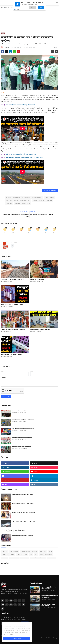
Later (32, 7)
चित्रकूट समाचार (9, 203)
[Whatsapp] (19, 600)
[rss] (2, 609)
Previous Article (24, 212)
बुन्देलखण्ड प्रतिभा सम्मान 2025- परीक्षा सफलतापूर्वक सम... (23, 512)
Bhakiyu (16, 200)
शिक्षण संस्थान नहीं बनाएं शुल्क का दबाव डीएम (40, 329)
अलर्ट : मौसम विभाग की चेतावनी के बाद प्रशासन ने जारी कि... (23, 428)
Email (31, 371)
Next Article (33, 212)
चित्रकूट (12, 7)
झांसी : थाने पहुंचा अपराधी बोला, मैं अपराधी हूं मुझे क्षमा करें (41, 214)
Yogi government (24, 558)
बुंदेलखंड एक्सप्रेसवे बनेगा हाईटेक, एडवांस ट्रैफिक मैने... (48, 605)
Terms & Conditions (46, 638)
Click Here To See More (49, 190)
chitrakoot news (26, 197)
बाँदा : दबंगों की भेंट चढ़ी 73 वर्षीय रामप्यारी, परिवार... (21, 446)
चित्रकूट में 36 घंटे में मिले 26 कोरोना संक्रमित (11, 354)
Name (2, 371)
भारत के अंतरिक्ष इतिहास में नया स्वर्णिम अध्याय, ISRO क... (23, 494)
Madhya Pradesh (14, 558)
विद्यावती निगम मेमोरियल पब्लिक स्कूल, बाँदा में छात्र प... (22, 437)
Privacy (55, 638)
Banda (50, 551)
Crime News (4, 558)
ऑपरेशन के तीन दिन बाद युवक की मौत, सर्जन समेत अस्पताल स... (24, 410)
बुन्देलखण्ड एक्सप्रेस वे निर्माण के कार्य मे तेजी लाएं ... (12, 279)
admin (2, 281)
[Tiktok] (15, 600)
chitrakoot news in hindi (38, 200)
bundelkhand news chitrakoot (13, 197)
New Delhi (33, 558)
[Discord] (2, 604)
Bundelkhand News (14, 551)
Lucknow (12, 554)
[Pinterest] (11, 604)
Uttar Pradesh (43, 551)
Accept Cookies (17, 638)
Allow (41, 7)
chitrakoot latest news (37, 197)
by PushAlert (18, 9)
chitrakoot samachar (49, 197)
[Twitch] (19, 604)
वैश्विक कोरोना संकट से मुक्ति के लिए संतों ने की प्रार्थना (13, 329)
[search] (57, 2)
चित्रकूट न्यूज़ (17, 203)
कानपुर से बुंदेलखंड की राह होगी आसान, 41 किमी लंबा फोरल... (23, 419)
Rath (36, 554)
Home (2, 7)
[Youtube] (23, 600)
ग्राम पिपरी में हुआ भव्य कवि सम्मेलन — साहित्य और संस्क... (23, 503)
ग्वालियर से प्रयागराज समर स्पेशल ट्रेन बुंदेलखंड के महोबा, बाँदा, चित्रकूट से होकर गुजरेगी (24, 157)
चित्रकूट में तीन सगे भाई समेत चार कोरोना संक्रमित (12, 304)
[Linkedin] (15, 604)
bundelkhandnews (25, 551)
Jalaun (41, 554)
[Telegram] (7, 604)
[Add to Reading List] (56, 51)
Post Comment (6, 396)
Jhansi (31, 554)
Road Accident (41, 558)
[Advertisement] (29, 21)
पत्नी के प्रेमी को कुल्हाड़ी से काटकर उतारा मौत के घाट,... (22, 535)
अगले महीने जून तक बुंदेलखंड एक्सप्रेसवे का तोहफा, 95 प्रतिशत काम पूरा (21, 154)
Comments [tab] (6, 366)
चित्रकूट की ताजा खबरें (26, 203)
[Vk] (23, 604)
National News (48, 554)
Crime (25, 554)
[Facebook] (2, 600)
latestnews (34, 551)
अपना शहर (7, 7)
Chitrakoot (4, 551)
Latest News (5, 554)
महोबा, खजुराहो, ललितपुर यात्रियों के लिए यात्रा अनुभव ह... (50, 596)
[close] (30, 624)
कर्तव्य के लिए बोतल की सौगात (37, 279)
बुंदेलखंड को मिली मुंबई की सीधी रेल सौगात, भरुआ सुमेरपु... (49, 587)
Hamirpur (19, 554)
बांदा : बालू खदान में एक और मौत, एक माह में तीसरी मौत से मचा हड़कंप (16, 215)
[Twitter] (7, 600)
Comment (3, 377)
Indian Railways (51, 558)
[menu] (2, 2)
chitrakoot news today (25, 200)
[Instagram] (11, 600)
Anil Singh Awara (15, 522)
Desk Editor (14, 242)
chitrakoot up (49, 200)
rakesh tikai (9, 200)
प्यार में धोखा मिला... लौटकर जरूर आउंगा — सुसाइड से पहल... (23, 521)
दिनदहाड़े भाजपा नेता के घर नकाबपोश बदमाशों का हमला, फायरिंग (14, 530)
